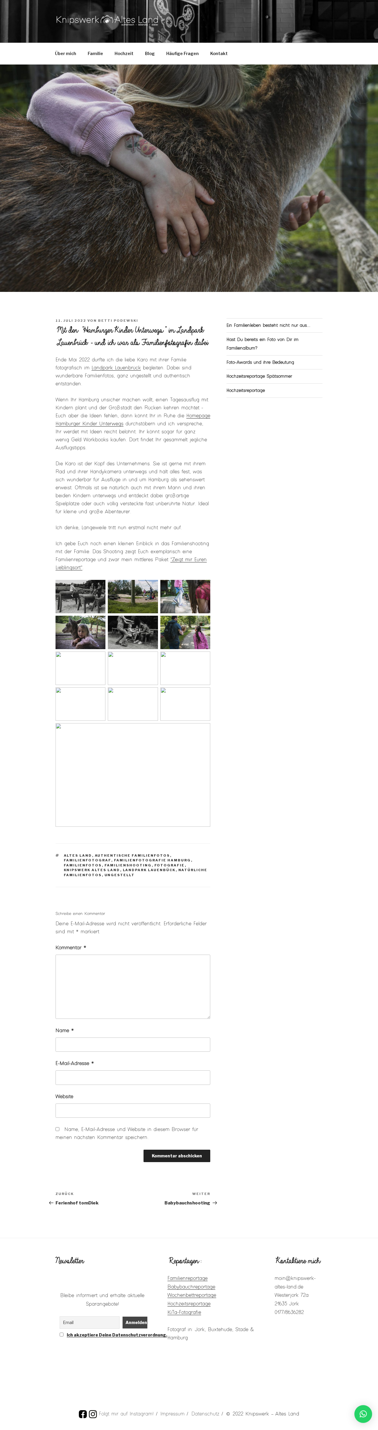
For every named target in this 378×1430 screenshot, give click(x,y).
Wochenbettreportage (191, 1295)
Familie (95, 53)
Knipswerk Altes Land (92, 870)
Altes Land (78, 855)
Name (65, 1030)
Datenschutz (205, 1414)
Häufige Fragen (182, 53)
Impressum (172, 1414)
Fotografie (169, 865)
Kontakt (219, 53)
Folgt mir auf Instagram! (126, 1414)
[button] (363, 1414)
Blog (150, 53)
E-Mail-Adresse (75, 1063)
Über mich (65, 53)
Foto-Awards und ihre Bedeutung (260, 362)
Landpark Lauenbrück (116, 368)
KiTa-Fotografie (184, 1312)
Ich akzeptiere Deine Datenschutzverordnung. (117, 1334)
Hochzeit (124, 53)
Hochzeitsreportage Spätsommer (259, 376)
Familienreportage (187, 1278)
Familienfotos (83, 865)
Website (64, 1096)
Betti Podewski (118, 321)
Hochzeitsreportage (246, 390)
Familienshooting (128, 865)
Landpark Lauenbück (149, 870)
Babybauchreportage (191, 1287)
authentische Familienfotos (132, 855)
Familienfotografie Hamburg (152, 860)
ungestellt (120, 875)
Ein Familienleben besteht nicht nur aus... (268, 325)
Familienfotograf (87, 860)
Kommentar (71, 947)
